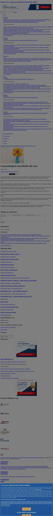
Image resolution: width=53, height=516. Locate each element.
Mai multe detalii (38, 489)
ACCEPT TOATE (26, 508)
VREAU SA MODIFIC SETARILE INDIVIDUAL (26, 512)
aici (37, 494)
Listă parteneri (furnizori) (5, 505)
